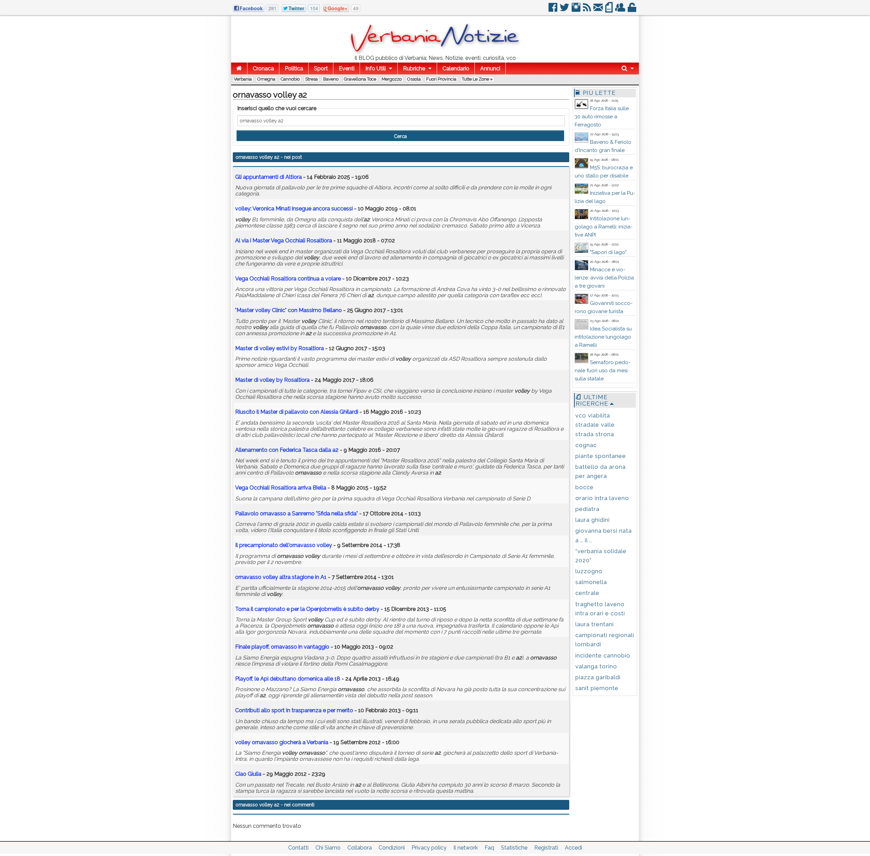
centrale (587, 592)
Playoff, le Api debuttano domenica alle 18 (287, 678)
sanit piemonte (597, 688)
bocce (584, 487)
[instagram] (576, 10)
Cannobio (290, 79)
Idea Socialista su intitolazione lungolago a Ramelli (603, 337)
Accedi (573, 847)
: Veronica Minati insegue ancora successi (294, 208)
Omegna (266, 79)
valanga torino (596, 666)
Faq (489, 847)
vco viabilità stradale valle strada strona (595, 424)
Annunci (490, 68)
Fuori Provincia (441, 79)
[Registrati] (620, 10)
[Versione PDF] (609, 10)
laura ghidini (592, 519)
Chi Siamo (328, 847)
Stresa (311, 79)
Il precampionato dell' (283, 545)
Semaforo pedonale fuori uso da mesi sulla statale (602, 370)
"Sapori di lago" (608, 252)
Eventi (346, 68)
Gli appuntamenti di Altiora (268, 177)
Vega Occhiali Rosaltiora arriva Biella (280, 487)
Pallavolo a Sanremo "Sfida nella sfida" (296, 513)
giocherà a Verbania (281, 742)
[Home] (239, 68)
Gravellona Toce (360, 79)
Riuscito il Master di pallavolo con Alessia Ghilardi (296, 412)
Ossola (414, 79)
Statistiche (514, 847)
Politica (294, 68)
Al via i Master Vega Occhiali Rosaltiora (283, 240)
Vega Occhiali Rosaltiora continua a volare (288, 278)
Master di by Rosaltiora (272, 380)
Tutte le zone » (477, 79)
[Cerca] (627, 68)
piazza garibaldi (598, 677)
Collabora (359, 847)
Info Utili (375, 68)
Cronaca (263, 68)
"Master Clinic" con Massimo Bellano (288, 310)
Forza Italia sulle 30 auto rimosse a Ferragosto (602, 116)
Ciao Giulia (248, 774)
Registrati (546, 847)
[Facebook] (553, 10)
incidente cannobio (602, 655)
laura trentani (594, 624)
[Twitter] (565, 10)
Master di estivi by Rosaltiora (279, 348)
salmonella (591, 582)
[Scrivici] (598, 10)
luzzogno (589, 571)
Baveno (330, 79)
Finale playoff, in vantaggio (282, 647)
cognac (586, 445)
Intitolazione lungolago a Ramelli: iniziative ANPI (603, 227)
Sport (321, 68)
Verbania (243, 79)
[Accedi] (632, 10)
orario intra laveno (602, 498)
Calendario (455, 68)
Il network (465, 847)
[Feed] (587, 10)
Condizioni (392, 847)
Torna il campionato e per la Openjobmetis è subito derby (307, 609)
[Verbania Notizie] (435, 52)
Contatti (298, 847)
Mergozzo (392, 79)
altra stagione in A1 (281, 577)
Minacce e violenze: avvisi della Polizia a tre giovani (604, 278)
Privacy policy (429, 847)
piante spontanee (600, 455)
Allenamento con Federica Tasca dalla (286, 450)
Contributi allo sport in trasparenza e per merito (294, 710)
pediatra (587, 509)
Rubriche (414, 68)
